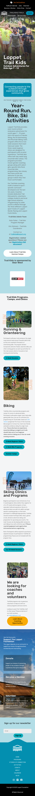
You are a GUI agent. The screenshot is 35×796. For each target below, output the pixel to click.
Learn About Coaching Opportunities (17, 621)
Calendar (17, 773)
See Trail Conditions (19, 2)
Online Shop (20, 8)
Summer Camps (11, 454)
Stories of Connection (17, 762)
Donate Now (30, 13)
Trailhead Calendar (11, 6)
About (20, 19)
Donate (9, 658)
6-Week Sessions (12, 358)
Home (17, 757)
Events (13, 19)
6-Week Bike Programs (14, 447)
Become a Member (10, 8)
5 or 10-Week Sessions (14, 550)
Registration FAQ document (19, 243)
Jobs (20, 6)
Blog (17, 775)
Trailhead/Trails (17, 12)
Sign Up (18, 736)
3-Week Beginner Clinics (14, 441)
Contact (28, 8)
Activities (22, 16)
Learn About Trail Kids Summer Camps (17, 253)
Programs (12, 16)
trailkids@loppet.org (18, 234)
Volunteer (26, 6)
